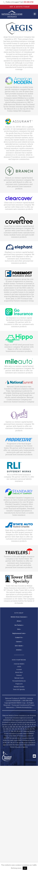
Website (24, 707)
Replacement (19, 633)
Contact (19, 637)
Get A (19, 646)
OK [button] (25, 868)
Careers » (19, 641)
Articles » (19, 650)
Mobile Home (19, 617)
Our (19, 625)
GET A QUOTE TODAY (20, 7)
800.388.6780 (28, 2)
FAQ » (19, 629)
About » (19, 621)
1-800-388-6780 (27, 701)
